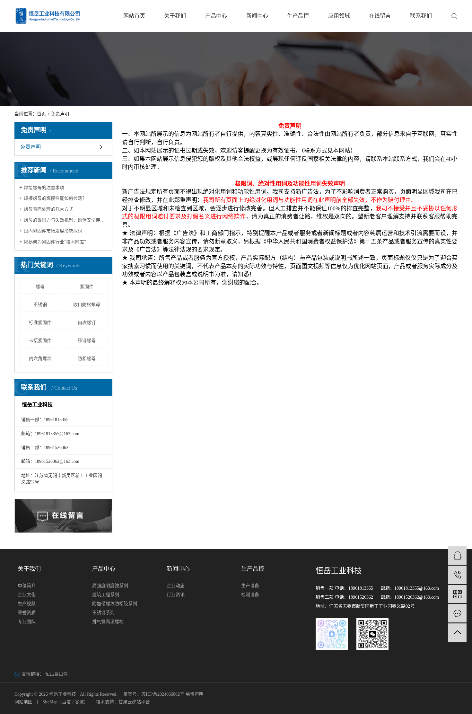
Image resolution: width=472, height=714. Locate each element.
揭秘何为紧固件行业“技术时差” (55, 242)
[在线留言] (457, 613)
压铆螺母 (87, 340)
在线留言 (380, 16)
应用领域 (339, 16)
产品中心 (216, 16)
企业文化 (27, 594)
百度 (66, 702)
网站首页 (134, 16)
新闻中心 (257, 16)
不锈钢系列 (103, 612)
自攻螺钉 (87, 322)
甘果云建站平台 (134, 702)
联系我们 (421, 16)
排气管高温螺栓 (108, 621)
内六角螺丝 (40, 358)
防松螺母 (87, 358)
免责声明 (30, 147)
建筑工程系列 (105, 594)
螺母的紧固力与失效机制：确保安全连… (64, 220)
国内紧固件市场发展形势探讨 (53, 231)
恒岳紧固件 (56, 674)
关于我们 (175, 16)
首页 (41, 113)
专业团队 (27, 621)
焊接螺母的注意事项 (44, 187)
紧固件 (86, 286)
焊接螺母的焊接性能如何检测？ (55, 198)
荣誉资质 (27, 612)
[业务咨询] (457, 555)
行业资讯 (176, 594)
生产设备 (250, 585)
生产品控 (298, 16)
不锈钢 (40, 304)
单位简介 (27, 585)
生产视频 (27, 603)
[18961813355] (457, 575)
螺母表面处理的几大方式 (48, 209)
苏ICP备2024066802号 (162, 694)
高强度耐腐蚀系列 (110, 585)
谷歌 (79, 702)
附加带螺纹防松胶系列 (114, 603)
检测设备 (250, 594)
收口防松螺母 (86, 304)
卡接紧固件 (40, 340)
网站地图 (23, 702)
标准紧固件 (40, 322)
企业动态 (176, 585)
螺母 (40, 286)
